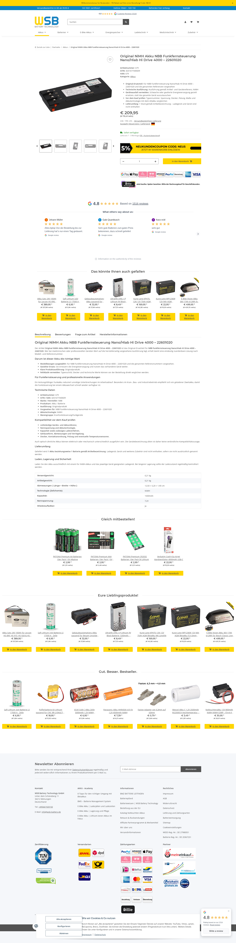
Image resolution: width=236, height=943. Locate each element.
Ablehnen (63, 933)
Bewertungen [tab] (63, 334)
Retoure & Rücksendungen (132, 818)
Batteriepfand (126, 798)
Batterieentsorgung (172, 818)
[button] (185, 22)
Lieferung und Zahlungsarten (176, 813)
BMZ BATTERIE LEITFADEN (132, 793)
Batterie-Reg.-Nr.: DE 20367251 (177, 837)
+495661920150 (46, 807)
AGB (165, 798)
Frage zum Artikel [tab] (85, 334)
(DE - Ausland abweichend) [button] (150, 135)
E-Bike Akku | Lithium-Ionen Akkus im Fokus (95, 817)
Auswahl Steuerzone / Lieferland (135, 124)
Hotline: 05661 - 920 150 (124, 8)
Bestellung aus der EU (130, 808)
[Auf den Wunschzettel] (110, 59)
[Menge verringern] (123, 161)
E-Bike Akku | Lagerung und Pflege (93, 811)
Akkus (133, 76)
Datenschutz (168, 808)
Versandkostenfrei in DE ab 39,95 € (53, 8)
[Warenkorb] (198, 22)
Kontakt (186, 8)
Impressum (168, 793)
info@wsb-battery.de (51, 812)
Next (113, 146)
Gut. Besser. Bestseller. (118, 672)
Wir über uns (126, 827)
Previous (37, 146)
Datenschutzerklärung (82, 769)
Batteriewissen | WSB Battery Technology (139, 803)
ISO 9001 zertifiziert (91, 8)
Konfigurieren (63, 926)
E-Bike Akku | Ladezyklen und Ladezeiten (96, 806)
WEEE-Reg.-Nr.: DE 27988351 (176, 832)
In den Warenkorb (47, 317)
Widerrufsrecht (170, 803)
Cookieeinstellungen (172, 827)
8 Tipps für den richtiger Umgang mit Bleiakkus (95, 795)
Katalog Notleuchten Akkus (132, 813)
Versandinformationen (130, 832)
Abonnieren (190, 769)
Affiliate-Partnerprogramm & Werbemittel (139, 822)
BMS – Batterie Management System (94, 801)
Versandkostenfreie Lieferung (147, 121)
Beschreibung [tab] (43, 334)
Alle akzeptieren (63, 919)
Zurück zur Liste (43, 47)
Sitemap (166, 822)
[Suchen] (126, 22)
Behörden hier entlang (159, 8)
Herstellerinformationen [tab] (113, 334)
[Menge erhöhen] (155, 161)
